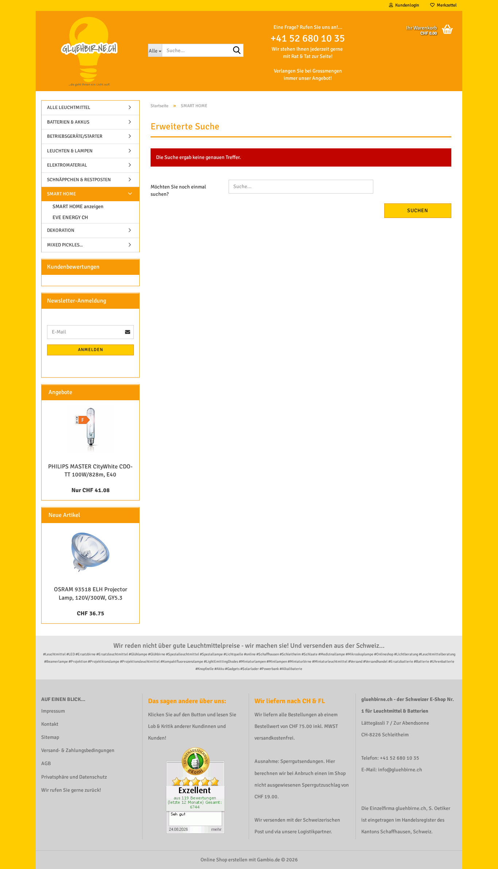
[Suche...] (237, 50)
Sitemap (50, 737)
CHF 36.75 (90, 613)
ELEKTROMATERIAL (67, 165)
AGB (46, 763)
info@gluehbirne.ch (400, 770)
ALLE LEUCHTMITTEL (68, 107)
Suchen (417, 210)
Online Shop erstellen (224, 860)
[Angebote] (131, 392)
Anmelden (90, 349)
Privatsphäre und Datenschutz (74, 777)
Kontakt (49, 724)
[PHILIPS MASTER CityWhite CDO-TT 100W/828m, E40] (90, 429)
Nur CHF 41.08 (90, 490)
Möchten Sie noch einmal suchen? (178, 190)
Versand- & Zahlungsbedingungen (77, 750)
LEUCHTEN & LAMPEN (70, 151)
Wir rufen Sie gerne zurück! (71, 790)
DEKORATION (60, 230)
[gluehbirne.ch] (89, 51)
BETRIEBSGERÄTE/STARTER (74, 136)
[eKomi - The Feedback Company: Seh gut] (195, 790)
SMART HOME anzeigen (78, 206)
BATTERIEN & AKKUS (68, 122)
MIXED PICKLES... (65, 245)
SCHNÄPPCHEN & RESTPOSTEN (79, 180)
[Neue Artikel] (131, 515)
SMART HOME (61, 194)
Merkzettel (446, 5)
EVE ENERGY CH (70, 217)
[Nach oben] (478, 858)
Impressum (53, 711)
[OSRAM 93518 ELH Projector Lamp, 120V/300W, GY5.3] (90, 552)
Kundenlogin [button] (406, 5)
